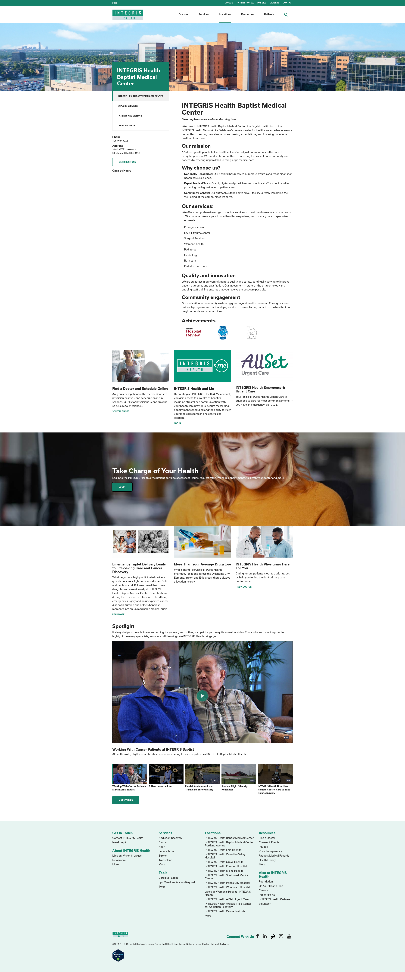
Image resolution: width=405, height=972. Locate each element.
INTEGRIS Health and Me (194, 388)
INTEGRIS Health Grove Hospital (224, 861)
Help (114, 2)
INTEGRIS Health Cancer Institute (225, 911)
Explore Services (128, 106)
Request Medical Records (274, 855)
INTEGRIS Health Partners (274, 899)
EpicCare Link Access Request (177, 882)
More (115, 864)
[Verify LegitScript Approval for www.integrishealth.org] (118, 955)
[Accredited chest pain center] (223, 332)
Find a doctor (244, 587)
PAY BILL (261, 3)
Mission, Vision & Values (127, 855)
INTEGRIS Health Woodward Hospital (227, 887)
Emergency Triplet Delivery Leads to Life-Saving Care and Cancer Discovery (139, 568)
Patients (269, 14)
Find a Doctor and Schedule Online (140, 388)
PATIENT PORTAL (245, 3)
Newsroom (119, 859)
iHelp (162, 886)
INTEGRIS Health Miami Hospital (224, 870)
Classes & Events (269, 842)
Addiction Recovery (170, 837)
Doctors (183, 14)
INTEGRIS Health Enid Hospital (223, 849)
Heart (162, 846)
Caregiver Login (168, 877)
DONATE (229, 3)
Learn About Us (126, 125)
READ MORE (118, 614)
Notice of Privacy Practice (197, 944)
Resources (247, 14)
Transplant (165, 859)
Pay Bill (263, 846)
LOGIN (122, 487)
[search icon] (287, 14)
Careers (263, 890)
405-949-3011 (120, 140)
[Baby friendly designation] (252, 332)
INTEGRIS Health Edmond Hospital (226, 866)
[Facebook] (257, 936)
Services (204, 14)
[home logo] (128, 17)
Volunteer (265, 903)
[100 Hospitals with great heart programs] (194, 332)
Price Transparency (270, 851)
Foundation (266, 881)
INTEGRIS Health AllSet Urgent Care (227, 899)
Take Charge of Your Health (155, 471)
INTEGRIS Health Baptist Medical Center (140, 96)
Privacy (214, 944)
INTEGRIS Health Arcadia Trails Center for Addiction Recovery (228, 905)
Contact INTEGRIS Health (127, 837)
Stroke (163, 855)
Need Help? (119, 842)
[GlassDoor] (273, 936)
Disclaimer (224, 944)
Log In (177, 423)
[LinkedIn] (265, 936)
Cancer (163, 842)
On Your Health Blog (271, 885)
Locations (225, 14)
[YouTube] (289, 936)
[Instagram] (281, 936)
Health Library (267, 859)
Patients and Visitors (130, 116)
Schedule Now (120, 411)
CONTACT (288, 3)
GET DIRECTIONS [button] (127, 162)
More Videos (126, 800)
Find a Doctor (267, 837)
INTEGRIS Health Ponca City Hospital (227, 882)
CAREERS (274, 3)
